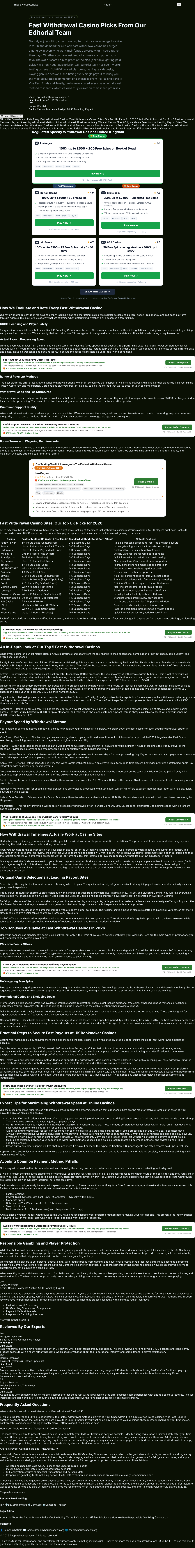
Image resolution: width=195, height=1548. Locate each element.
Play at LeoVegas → (178, 362)
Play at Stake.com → (178, 632)
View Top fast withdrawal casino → (49, 97)
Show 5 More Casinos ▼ (97, 291)
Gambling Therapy (54, 1504)
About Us (5, 1517)
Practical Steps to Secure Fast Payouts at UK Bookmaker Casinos (102, 125)
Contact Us (161, 1517)
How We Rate (120, 1517)
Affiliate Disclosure (100, 1517)
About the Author (22, 1517)
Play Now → (98, 173)
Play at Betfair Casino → (177, 427)
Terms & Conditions (77, 1517)
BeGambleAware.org (126, 298)
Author (108, 4)
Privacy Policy (40, 1517)
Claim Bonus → (146, 481)
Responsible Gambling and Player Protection (109, 128)
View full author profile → (14, 1319)
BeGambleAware (16, 1504)
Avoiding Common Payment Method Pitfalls (55, 128)
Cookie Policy (57, 1517)
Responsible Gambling (141, 1517)
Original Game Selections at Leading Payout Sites (152, 122)
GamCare (35, 1504)
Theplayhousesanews (26, 4)
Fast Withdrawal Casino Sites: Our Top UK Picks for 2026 (102, 119)
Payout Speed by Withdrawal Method (32, 122)
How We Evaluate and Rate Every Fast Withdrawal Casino (34, 119)
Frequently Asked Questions (154, 128)
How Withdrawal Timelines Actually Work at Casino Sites (88, 122)
